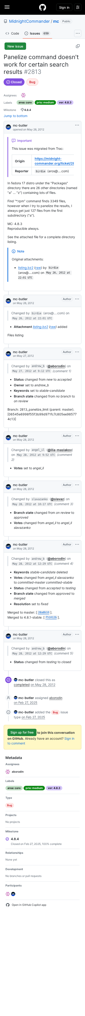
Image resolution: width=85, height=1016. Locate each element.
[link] (24, 679)
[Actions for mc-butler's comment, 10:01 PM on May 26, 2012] (77, 299)
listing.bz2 (25, 268)
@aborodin (56, 366)
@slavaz (57, 499)
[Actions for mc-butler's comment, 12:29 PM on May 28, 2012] (77, 544)
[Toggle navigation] (7, 7)
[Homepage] (42, 7)
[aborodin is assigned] (23, 95)
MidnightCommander (29, 21)
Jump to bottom (15, 116)
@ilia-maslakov (60, 450)
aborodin (55, 698)
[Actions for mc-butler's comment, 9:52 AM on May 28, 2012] (77, 436)
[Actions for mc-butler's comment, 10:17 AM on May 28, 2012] (77, 485)
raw (38, 268)
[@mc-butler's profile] (8, 127)
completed (22, 684)
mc (56, 21)
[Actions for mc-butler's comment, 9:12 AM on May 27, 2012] (77, 352)
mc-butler (20, 125)
